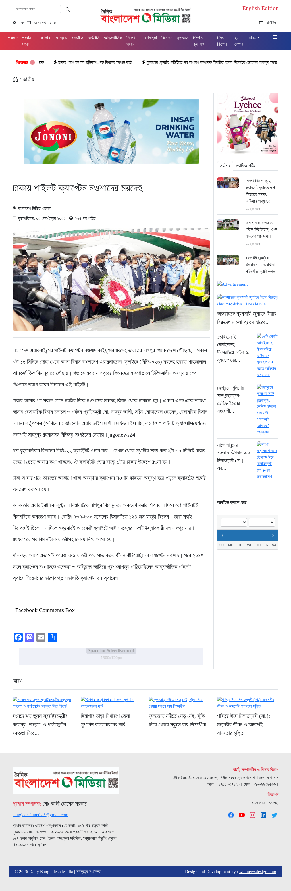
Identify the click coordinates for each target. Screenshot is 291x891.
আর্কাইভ (270, 23)
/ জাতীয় (26, 79)
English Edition (260, 8)
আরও (18, 680)
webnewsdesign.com (257, 871)
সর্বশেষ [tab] (225, 166)
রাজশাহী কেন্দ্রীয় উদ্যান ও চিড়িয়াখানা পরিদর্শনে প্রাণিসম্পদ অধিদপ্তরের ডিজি (260, 268)
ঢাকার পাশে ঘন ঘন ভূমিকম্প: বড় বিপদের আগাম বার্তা (60, 62)
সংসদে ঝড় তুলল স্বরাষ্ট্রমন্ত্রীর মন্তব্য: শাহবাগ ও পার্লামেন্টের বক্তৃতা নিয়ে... (40, 724)
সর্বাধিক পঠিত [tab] (246, 166)
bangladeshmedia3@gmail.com (40, 814)
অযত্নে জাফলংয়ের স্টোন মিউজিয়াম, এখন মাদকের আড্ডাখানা (261, 229)
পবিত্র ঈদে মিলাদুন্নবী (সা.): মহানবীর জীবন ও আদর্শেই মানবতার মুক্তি (243, 724)
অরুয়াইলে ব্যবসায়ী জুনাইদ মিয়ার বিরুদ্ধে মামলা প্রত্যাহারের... (246, 317)
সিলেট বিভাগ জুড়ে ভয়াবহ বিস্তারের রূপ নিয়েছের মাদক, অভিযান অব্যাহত (260, 191)
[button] (275, 37)
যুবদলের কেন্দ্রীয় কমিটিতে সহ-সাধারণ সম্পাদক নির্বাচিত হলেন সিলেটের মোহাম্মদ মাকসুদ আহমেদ (179, 62)
